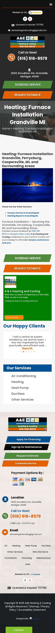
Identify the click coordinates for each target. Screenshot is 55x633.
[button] (51, 4)
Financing (27, 558)
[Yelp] (30, 19)
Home (6, 128)
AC (5, 545)
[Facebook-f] (25, 19)
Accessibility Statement (32, 609)
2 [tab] (23, 351)
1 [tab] (20, 351)
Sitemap (34, 606)
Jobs (27, 564)
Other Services (22, 400)
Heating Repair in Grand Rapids (22, 216)
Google (35, 12)
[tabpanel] (27, 341)
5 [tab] (31, 351)
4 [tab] (29, 351)
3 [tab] (26, 351)
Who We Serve (40, 551)
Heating (17, 382)
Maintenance (43, 558)
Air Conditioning (23, 376)
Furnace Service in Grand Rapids (23, 213)
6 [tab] (34, 351)
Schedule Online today (19, 234)
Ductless (18, 394)
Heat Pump (20, 388)
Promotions (11, 558)
